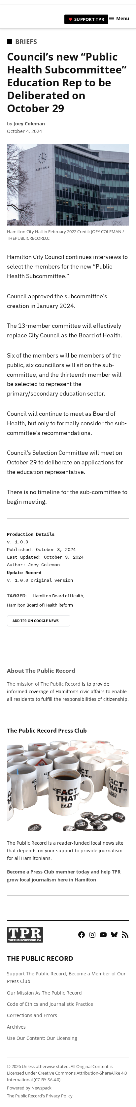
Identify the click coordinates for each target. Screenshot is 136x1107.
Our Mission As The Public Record (44, 993)
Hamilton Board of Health (58, 596)
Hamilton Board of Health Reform (40, 605)
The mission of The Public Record (44, 684)
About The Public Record (41, 670)
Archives (16, 1027)
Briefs (26, 41)
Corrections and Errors (32, 1015)
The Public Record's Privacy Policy (40, 1096)
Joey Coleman (29, 123)
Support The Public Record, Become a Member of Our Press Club (66, 977)
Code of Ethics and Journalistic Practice (50, 1004)
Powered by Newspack (29, 1088)
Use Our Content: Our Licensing (42, 1038)
